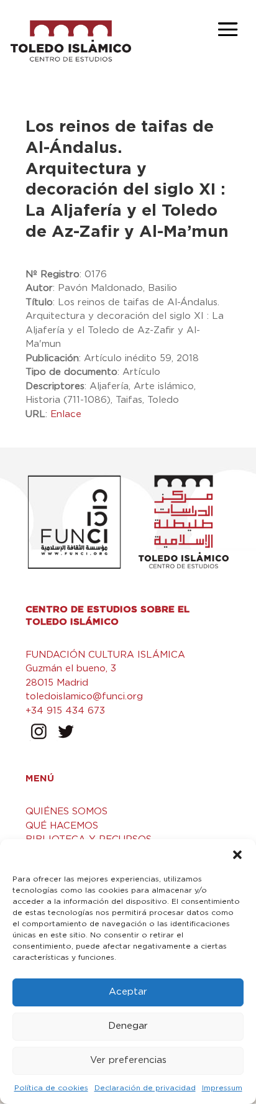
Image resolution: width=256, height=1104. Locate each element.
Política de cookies (51, 1088)
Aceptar (128, 991)
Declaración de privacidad (145, 1088)
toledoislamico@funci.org (84, 696)
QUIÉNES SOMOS (66, 811)
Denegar (128, 1026)
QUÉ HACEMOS (61, 825)
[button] (237, 855)
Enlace (65, 414)
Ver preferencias (128, 1060)
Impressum (222, 1088)
